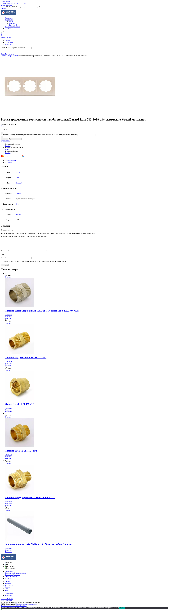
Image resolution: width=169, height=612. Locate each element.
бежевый (19, 183)
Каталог (7, 40)
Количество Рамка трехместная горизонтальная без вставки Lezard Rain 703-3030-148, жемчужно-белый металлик (39, 135)
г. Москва (4, 8)
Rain (17, 178)
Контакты (8, 28)
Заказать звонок (6, 37)
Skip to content (5, 1)
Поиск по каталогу (7, 47)
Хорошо (122, 607)
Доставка (12, 23)
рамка (18, 172)
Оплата (11, 21)
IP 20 (17, 204)
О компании (9, 18)
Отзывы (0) (8, 162)
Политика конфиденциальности (15, 573)
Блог (6, 588)
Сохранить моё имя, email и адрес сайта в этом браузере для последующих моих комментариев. (35, 261)
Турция (18, 214)
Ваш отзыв (5, 251)
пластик (18, 193)
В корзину (4, 139)
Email (3, 258)
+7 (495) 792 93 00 (7, 3)
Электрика (8, 44)
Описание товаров (11, 576)
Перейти (7, 146)
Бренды (7, 587)
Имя (3, 254)
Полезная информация (12, 27)
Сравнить (4, 126)
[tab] (86, 160)
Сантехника (9, 42)
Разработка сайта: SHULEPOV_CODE (14, 606)
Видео (7, 590)
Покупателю (9, 20)
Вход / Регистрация (7, 54)
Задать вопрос (5, 141)
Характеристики (10, 160)
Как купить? (13, 25)
